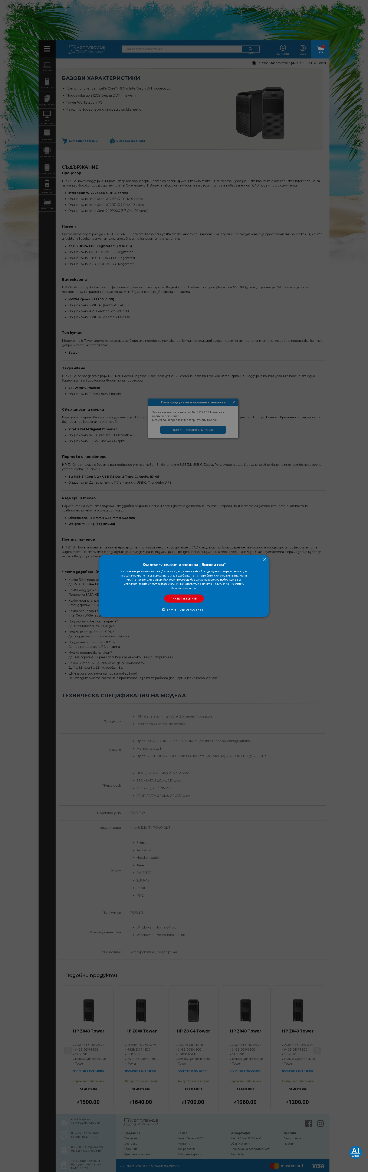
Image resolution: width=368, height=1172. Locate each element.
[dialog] (184, 586)
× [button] (264, 559)
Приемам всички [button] (184, 598)
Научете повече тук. (184, 588)
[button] (184, 609)
